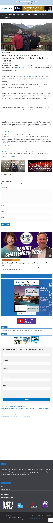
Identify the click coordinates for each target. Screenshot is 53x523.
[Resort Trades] (2, 15)
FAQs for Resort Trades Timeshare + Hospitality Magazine (14, 519)
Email (2, 211)
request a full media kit (27, 474)
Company (5, 385)
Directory (34, 14)
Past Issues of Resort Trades (7, 491)
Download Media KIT (5, 489)
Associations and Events (7, 260)
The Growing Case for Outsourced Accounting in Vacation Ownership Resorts (17, 412)
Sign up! (26, 399)
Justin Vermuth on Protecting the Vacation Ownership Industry (25, 263)
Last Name (5, 368)
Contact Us (19, 517)
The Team (14, 517)
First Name (5, 360)
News (29, 14)
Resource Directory (5, 494)
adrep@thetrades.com (6, 474)
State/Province (6, 377)
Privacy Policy (37, 519)
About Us (9, 517)
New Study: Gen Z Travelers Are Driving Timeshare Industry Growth (16, 416)
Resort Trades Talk (10, 14)
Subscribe (7, 17)
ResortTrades (5, 63)
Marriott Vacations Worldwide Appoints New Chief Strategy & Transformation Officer (19, 414)
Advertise (3, 486)
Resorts (7, 52)
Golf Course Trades (40, 518)
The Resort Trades (33, 518)
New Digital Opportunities (7, 497)
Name (2, 205)
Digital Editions (43, 14)
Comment (4, 187)
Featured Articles (21, 14)
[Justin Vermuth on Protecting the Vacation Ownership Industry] (26, 245)
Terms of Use (32, 519)
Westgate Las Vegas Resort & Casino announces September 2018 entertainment (40, 168)
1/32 (19, 313)
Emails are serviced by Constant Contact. (13, 395)
